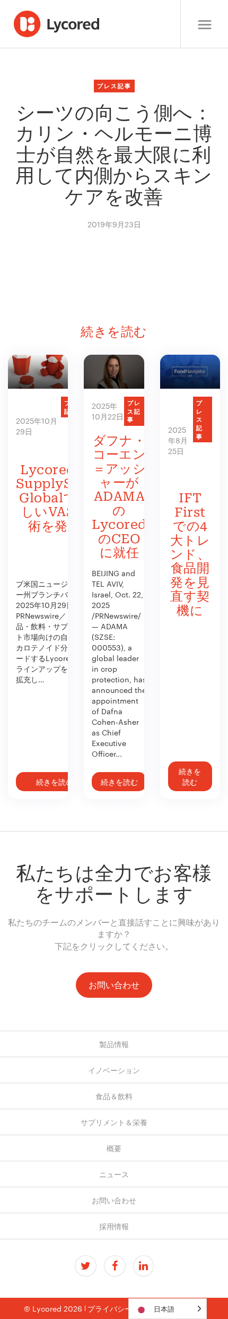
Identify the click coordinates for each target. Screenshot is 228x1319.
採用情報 (114, 1226)
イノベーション (114, 1070)
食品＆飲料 (114, 1096)
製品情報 (114, 1044)
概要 (114, 1148)
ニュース (114, 1174)
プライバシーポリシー (124, 1308)
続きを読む (54, 781)
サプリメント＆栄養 (114, 1122)
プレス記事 (114, 85)
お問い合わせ (114, 984)
